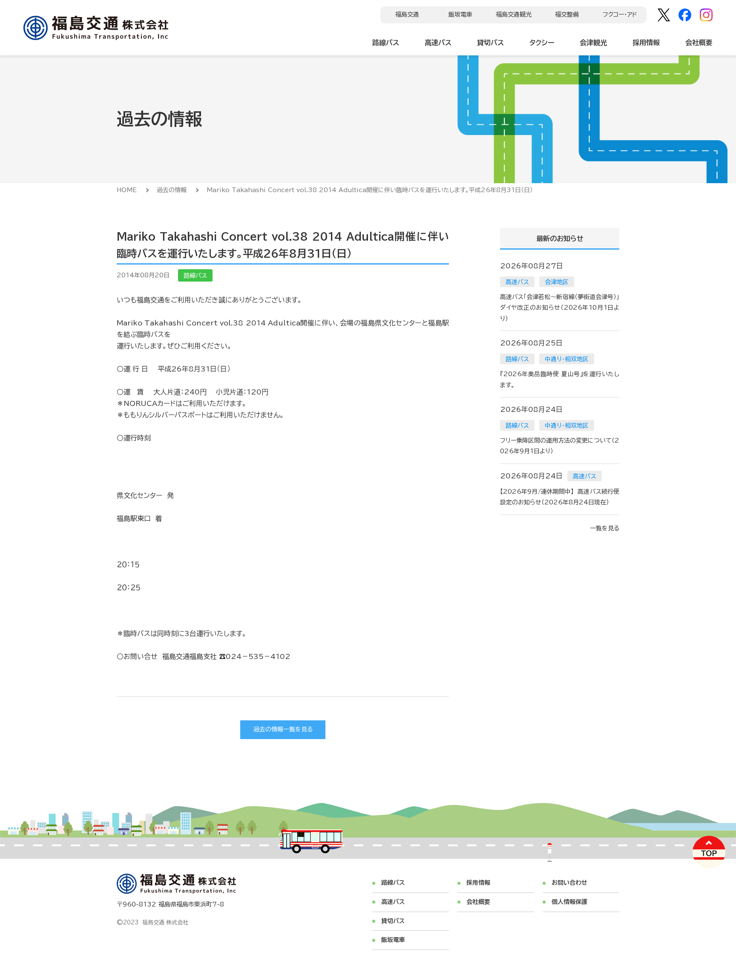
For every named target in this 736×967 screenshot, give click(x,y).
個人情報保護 (569, 902)
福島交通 (407, 14)
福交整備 (567, 14)
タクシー (541, 42)
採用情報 (646, 42)
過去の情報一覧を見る (283, 729)
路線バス (385, 42)
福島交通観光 (514, 14)
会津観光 (593, 42)
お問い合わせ (569, 883)
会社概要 (699, 42)
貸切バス (490, 42)
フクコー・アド (620, 14)
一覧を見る (604, 528)
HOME (127, 190)
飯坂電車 (460, 14)
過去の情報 (172, 190)
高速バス (438, 42)
